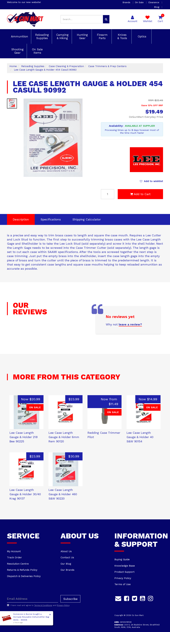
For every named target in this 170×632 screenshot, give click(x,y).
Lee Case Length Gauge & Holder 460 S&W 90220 (62, 494)
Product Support (124, 571)
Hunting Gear (82, 36)
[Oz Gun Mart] (25, 19)
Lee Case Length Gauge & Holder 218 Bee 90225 (23, 437)
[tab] (21, 219)
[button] (151, 181)
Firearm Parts (102, 36)
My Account (14, 551)
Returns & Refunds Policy (22, 569)
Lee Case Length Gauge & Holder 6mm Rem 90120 (63, 437)
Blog (157, 7)
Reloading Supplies (41, 36)
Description (21, 219)
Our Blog (66, 563)
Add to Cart (142, 194)
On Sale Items (37, 51)
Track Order (14, 557)
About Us (66, 551)
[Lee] (146, 159)
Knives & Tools (121, 36)
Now (30, 399)
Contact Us (67, 557)
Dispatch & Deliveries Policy (24, 576)
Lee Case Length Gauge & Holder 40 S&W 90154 (140, 437)
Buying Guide (122, 559)
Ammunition (19, 36)
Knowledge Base (124, 565)
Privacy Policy (122, 578)
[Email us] (118, 598)
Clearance (154, 2)
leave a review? (130, 324)
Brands (127, 2)
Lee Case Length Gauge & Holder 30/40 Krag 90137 (25, 494)
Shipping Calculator (86, 219)
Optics (141, 36)
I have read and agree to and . (40, 605)
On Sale (139, 2)
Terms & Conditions (43, 605)
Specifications (51, 219)
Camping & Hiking (62, 36)
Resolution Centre (18, 563)
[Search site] (106, 19)
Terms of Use (122, 584)
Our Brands (67, 569)
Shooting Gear (17, 51)
